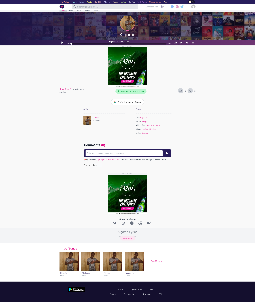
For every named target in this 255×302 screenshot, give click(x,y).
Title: (138, 117)
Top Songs (69, 248)
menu (193, 42)
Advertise (147, 294)
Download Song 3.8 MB (132, 91)
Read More (127, 238)
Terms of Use (129, 294)
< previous (181, 42)
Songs (87, 11)
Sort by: (87, 165)
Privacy (113, 294)
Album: (138, 129)
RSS (160, 294)
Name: (138, 121)
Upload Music (136, 289)
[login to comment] (127, 153)
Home (63, 11)
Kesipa (79, 11)
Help (152, 289)
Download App (152, 6)
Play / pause (62, 42)
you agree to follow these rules (109, 160)
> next (187, 42)
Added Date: (141, 125)
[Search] (74, 6)
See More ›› (156, 261)
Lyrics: (138, 133)
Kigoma (96, 11)
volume (175, 42)
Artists (120, 289)
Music (71, 11)
